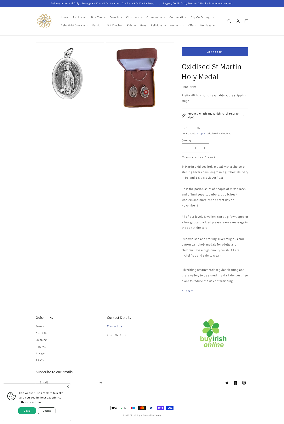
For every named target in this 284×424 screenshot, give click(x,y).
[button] (98, 17)
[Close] (68, 386)
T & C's (40, 360)
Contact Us (114, 326)
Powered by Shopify (152, 415)
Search (40, 326)
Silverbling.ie (136, 415)
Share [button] (189, 291)
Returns (41, 346)
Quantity (186, 140)
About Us (41, 333)
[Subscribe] (101, 382)
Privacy (40, 353)
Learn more (36, 402)
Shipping (201, 133)
